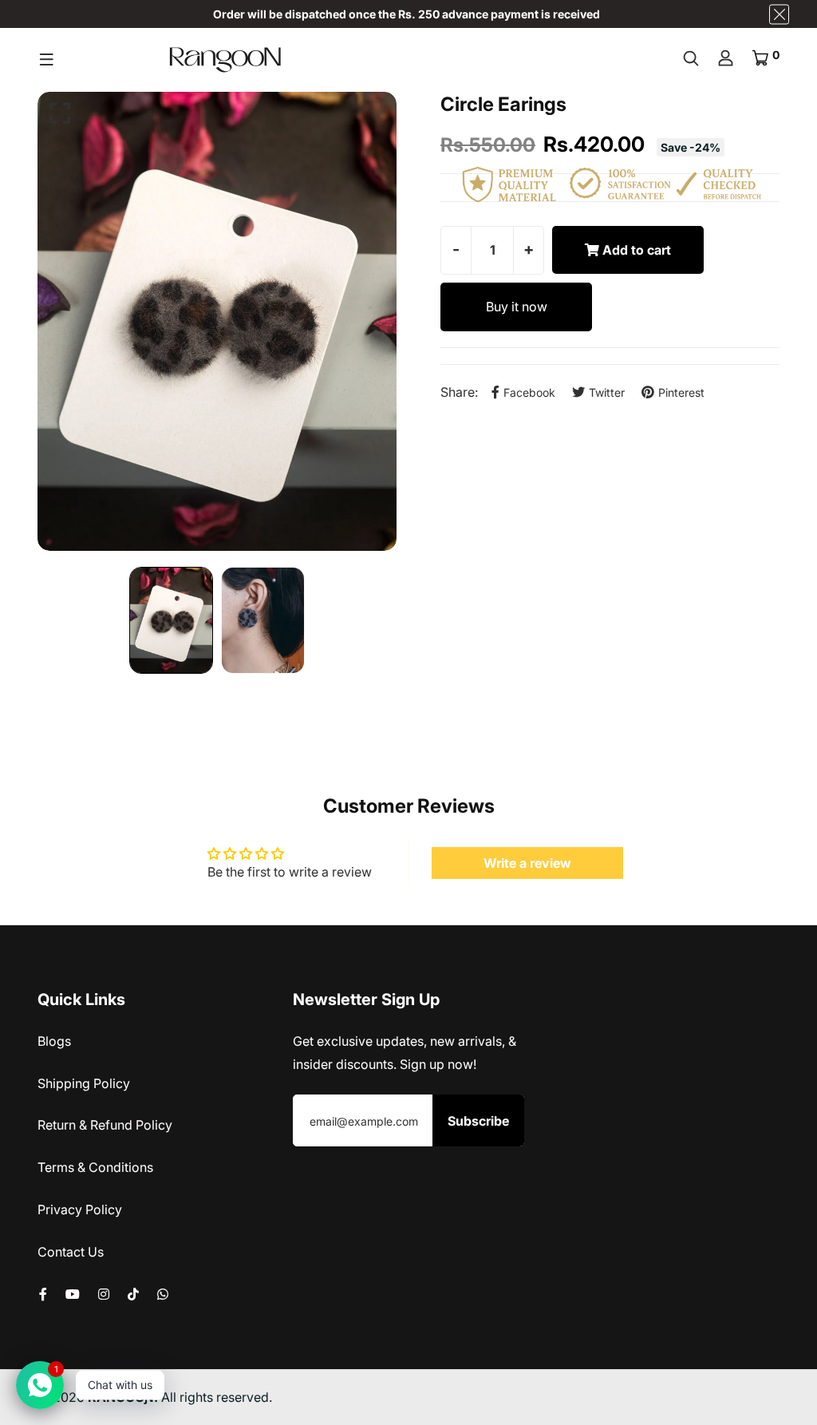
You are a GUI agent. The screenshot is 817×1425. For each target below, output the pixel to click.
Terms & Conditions (95, 1167)
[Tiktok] (133, 1294)
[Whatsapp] (163, 1294)
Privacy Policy (79, 1209)
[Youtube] (72, 1294)
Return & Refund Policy (104, 1125)
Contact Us (70, 1252)
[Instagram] (104, 1294)
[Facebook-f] (43, 1294)
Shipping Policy (83, 1083)
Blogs (54, 1041)
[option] (217, 321)
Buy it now (516, 307)
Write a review (527, 863)
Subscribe (478, 1121)
